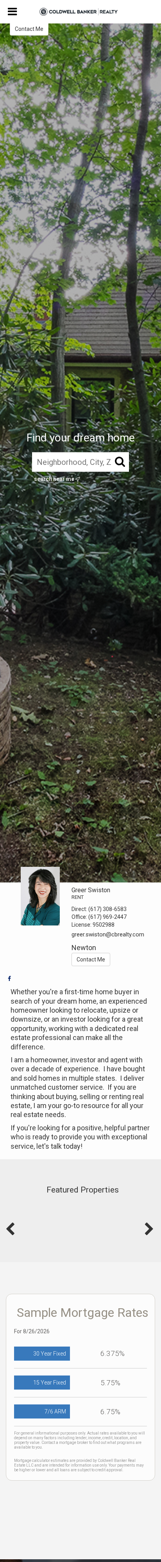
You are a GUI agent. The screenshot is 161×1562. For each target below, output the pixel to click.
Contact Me (29, 29)
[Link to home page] (80, 11)
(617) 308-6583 (107, 909)
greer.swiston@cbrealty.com (108, 934)
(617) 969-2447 (107, 917)
